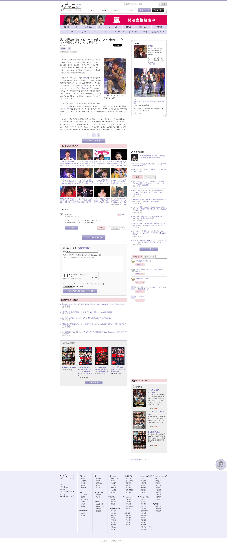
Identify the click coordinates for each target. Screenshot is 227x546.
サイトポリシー (65, 494)
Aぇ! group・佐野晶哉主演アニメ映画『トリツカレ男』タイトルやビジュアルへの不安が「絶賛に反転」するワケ (150, 233)
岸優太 (143, 518)
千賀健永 (128, 488)
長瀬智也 (84, 488)
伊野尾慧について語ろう (143, 261)
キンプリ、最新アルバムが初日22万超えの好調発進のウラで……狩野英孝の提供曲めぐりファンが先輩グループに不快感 (150, 209)
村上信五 (113, 490)
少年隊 (156, 504)
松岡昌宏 (84, 485)
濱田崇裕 (143, 490)
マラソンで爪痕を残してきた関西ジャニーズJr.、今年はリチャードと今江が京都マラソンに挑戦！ (119, 164)
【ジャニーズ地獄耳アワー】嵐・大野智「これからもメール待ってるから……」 (102, 182)
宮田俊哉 (128, 492)
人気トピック (137, 257)
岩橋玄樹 (143, 513)
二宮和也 (83, 88)
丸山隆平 (113, 483)
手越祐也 (99, 511)
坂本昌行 (84, 494)
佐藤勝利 (128, 499)
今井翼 (98, 497)
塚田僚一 (128, 525)
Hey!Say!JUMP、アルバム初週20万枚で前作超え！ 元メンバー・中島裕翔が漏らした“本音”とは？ (150, 224)
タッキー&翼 (99, 492)
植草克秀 (158, 511)
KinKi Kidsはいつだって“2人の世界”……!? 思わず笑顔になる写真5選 (149, 165)
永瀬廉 (143, 522)
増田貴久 (99, 508)
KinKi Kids (84, 511)
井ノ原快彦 (84, 499)
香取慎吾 (158, 488)
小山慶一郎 (99, 504)
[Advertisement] (149, 134)
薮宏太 (113, 529)
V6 (81, 492)
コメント (66, 255)
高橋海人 (143, 525)
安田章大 (113, 485)
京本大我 (143, 499)
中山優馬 (158, 490)
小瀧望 (143, 492)
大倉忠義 (113, 488)
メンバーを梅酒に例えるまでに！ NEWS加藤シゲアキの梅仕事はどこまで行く (102, 201)
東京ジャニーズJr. (146, 527)
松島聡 (128, 508)
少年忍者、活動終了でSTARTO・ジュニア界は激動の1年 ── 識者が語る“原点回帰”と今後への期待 (149, 241)
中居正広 (158, 478)
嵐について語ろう (140, 296)
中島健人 (128, 501)
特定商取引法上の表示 (67, 496)
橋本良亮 (128, 515)
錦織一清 (158, 506)
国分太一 (84, 483)
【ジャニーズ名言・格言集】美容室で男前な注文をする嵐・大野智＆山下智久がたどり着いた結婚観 (85, 165)
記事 (104, 10)
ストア (91, 10)
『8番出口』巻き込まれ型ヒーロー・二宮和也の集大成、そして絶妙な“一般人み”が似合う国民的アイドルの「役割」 (94, 325)
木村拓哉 (158, 481)
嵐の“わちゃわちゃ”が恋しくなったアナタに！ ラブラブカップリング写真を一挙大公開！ (119, 182)
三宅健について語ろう (142, 278)
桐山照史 (143, 481)
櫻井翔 (85, 78)
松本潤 (75, 85)
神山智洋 (143, 485)
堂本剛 (83, 515)
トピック (117, 10)
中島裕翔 (113, 515)
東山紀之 (158, 508)
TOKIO (82, 476)
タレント (130, 10)
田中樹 (143, 501)
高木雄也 (113, 522)
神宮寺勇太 (144, 515)
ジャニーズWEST (145, 476)
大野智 (63, 48)
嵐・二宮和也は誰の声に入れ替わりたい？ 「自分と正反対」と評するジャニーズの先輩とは (119, 201)
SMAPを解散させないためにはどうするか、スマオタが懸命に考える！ (150, 288)
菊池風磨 (128, 504)
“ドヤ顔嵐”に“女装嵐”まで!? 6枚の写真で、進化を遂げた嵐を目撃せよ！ (152, 157)
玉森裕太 (128, 483)
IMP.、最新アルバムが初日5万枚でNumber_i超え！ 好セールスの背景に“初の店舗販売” (149, 217)
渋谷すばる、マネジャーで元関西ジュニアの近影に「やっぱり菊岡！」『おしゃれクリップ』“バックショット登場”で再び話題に (149, 183)
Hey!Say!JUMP (115, 508)
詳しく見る (152, 64)
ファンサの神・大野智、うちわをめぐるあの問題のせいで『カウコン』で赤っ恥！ (85, 182)
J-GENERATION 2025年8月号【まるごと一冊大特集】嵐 (101, 369)
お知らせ (62, 485)
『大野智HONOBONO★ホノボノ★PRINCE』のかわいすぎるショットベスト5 (68, 164)
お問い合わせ (64, 487)
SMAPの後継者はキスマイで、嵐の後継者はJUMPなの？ (149, 270)
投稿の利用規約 (84, 248)
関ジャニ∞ (113, 476)
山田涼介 (113, 511)
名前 (64, 251)
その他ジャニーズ (160, 476)
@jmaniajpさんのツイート (140, 459)
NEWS (97, 501)
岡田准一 (84, 506)
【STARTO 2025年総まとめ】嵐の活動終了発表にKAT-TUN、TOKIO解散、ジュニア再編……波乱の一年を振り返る (94, 305)
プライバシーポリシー (67, 491)
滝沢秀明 (99, 494)
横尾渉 (128, 485)
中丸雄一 (113, 504)
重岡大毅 (143, 478)
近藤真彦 (158, 492)
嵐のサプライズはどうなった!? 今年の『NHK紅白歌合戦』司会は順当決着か (86, 318)
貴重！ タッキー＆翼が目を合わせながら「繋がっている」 (102, 163)
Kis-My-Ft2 (128, 476)
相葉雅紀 (86, 85)
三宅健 (83, 504)
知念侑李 (113, 513)
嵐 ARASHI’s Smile (69, 367)
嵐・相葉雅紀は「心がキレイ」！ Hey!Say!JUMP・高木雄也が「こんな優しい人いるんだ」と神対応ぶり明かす (94, 333)
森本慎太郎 (144, 511)
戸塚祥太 (128, 518)
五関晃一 (128, 522)
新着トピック (149, 257)
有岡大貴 (113, 520)
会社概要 (62, 489)
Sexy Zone (128, 497)
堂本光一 (84, 513)
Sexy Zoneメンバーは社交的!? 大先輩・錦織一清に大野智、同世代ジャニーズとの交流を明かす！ (85, 201)
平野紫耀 (143, 520)
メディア (73, 52)
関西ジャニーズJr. (146, 529)
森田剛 (83, 501)
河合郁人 (128, 520)
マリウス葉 (129, 506)
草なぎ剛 (158, 485)
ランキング (150, 177)
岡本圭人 (113, 518)
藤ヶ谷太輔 (129, 481)
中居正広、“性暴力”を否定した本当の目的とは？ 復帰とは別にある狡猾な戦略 (87, 312)
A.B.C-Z (127, 513)
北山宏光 (128, 478)
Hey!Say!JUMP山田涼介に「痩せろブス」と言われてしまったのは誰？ (149, 170)
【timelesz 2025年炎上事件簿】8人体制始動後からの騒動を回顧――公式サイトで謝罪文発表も (149, 200)
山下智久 (158, 497)
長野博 (83, 497)
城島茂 (83, 478)
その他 (157, 499)
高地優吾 (143, 504)
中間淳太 (143, 483)
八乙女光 (113, 527)
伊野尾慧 (113, 525)
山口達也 (84, 481)
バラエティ (64, 52)
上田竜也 (113, 501)
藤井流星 (143, 488)
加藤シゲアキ (100, 506)
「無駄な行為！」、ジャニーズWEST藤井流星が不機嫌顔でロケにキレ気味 (68, 182)
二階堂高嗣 (129, 490)
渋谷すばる (114, 478)
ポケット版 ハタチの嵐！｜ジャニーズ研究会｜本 (118, 369)
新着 (137, 177)
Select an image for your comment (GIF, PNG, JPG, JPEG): (83, 284)
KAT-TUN (113, 497)
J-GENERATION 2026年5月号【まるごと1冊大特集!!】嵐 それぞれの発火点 (85, 371)
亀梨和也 (113, 499)
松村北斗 (143, 506)
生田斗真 (158, 494)
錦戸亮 (113, 481)
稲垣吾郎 (158, 483)
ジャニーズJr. (65, 109)
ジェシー (143, 508)
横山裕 (113, 492)
